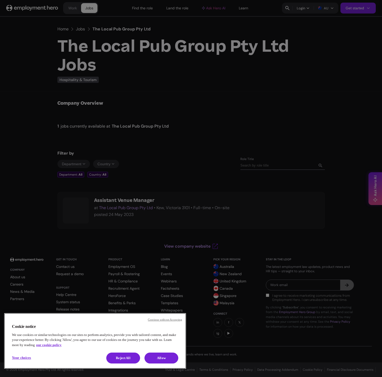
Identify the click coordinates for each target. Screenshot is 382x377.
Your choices (21, 358)
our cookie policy (49, 345)
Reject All (123, 358)
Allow (161, 358)
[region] (95, 341)
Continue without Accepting (165, 319)
